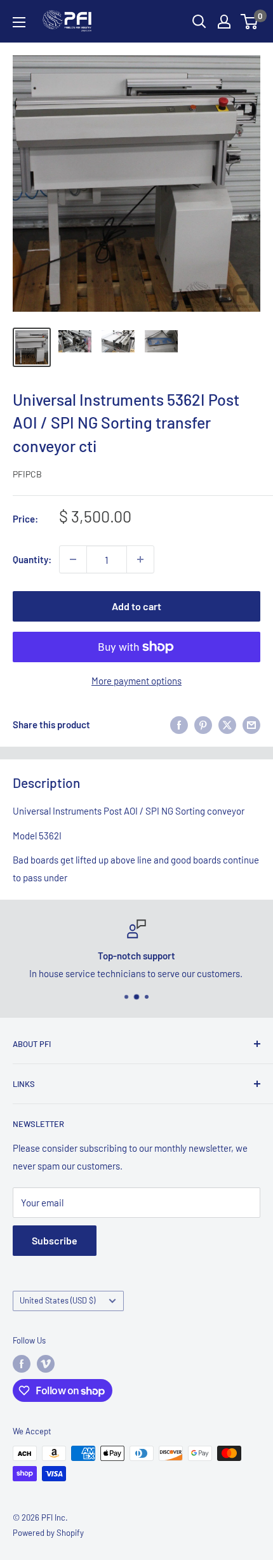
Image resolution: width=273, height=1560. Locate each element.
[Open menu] (19, 22)
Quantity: (32, 559)
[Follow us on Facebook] (21, 1364)
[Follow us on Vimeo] (46, 1364)
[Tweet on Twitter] (227, 724)
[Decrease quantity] (73, 559)
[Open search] (199, 22)
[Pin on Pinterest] (203, 724)
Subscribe (54, 1240)
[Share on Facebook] (179, 724)
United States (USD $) (57, 1300)
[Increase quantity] (140, 559)
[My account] (224, 22)
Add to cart (136, 606)
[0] (250, 21)
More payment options (136, 680)
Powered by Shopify (48, 1533)
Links (24, 1084)
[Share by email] (251, 724)
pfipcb (27, 474)
